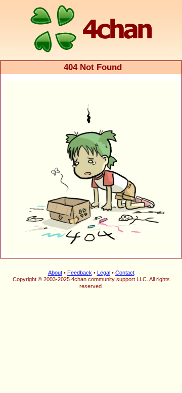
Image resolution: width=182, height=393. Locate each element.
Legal (103, 273)
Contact (124, 273)
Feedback (79, 273)
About (55, 273)
